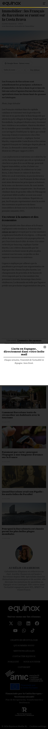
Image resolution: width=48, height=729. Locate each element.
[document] (24, 364)
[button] (45, 347)
